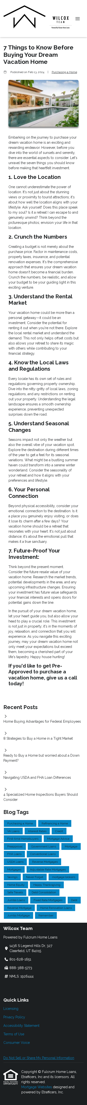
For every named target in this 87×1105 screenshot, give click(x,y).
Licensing (10, 1009)
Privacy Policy (14, 1017)
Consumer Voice (16, 1043)
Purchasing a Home (64, 72)
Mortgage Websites (37, 1087)
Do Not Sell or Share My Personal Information (38, 1058)
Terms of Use (13, 1034)
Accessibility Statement (21, 1026)
